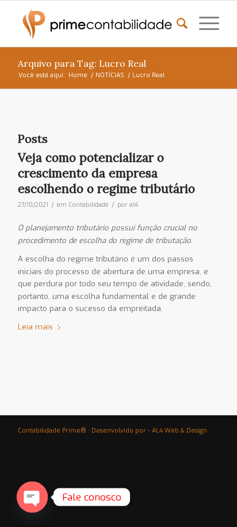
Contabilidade (88, 204)
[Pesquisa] (176, 24)
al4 (133, 204)
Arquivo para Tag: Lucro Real (82, 63)
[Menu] (203, 24)
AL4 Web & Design (179, 430)
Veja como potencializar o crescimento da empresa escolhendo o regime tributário (106, 173)
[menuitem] (176, 24)
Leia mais (35, 327)
